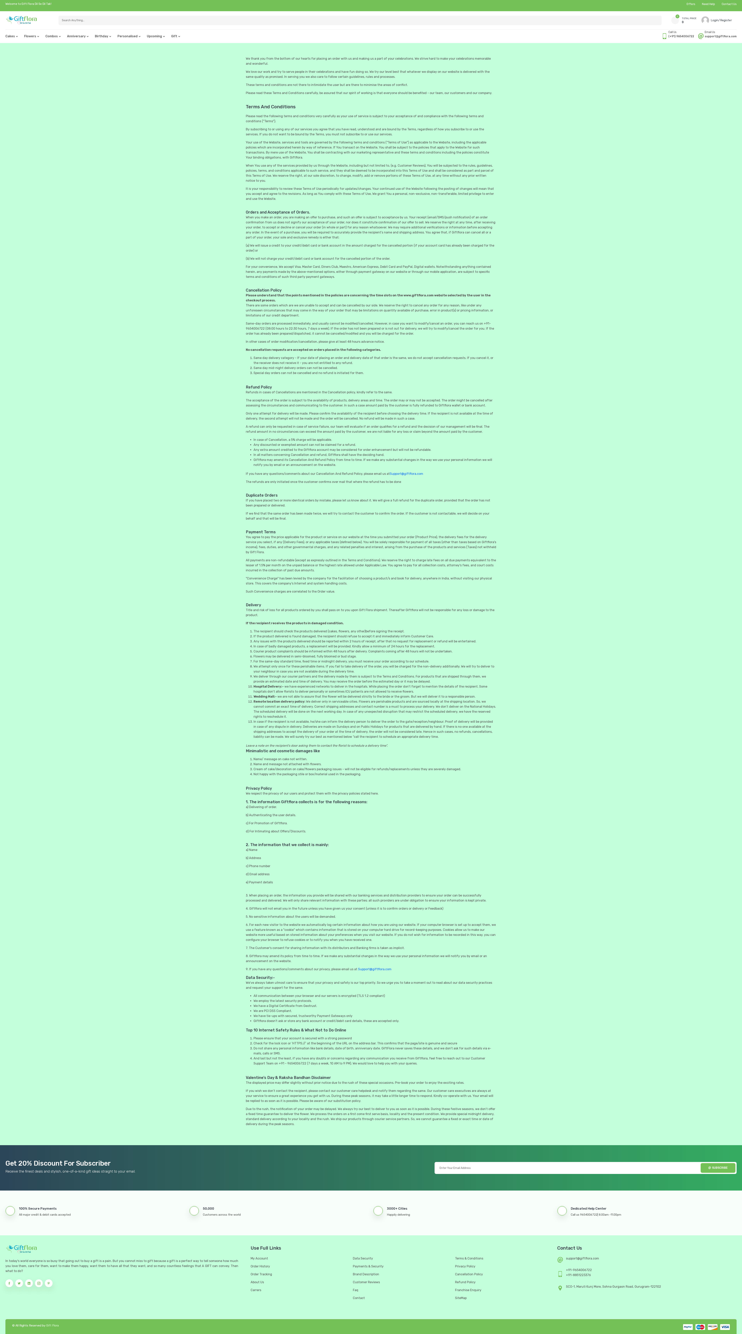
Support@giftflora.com (406, 474)
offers (691, 4)
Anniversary (76, 36)
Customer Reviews (366, 1282)
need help (708, 4)
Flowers (30, 36)
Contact (359, 1298)
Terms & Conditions (469, 1258)
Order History (260, 1266)
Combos (51, 36)
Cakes (10, 36)
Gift (174, 36)
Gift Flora (52, 1325)
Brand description (366, 1274)
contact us (729, 4)
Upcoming (154, 36)
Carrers (256, 1290)
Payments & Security (368, 1266)
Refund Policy (465, 1282)
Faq (355, 1290)
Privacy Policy (465, 1266)
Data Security (363, 1258)
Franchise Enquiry (468, 1290)
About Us (257, 1282)
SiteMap (461, 1298)
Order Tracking (261, 1274)
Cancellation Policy (469, 1274)
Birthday (101, 36)
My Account (259, 1258)
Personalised (127, 36)
